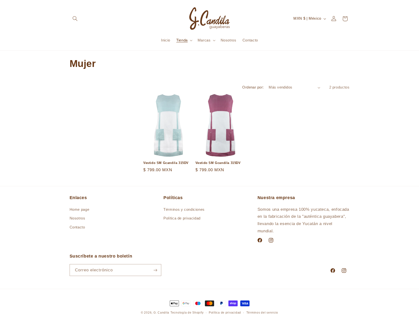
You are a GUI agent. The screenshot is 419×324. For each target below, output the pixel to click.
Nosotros (77, 218)
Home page (79, 209)
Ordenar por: (253, 87)
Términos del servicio (262, 312)
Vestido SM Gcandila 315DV (166, 163)
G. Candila (161, 312)
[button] (75, 18)
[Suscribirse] (155, 270)
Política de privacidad (182, 218)
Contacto (77, 227)
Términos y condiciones (184, 209)
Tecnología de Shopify (186, 312)
